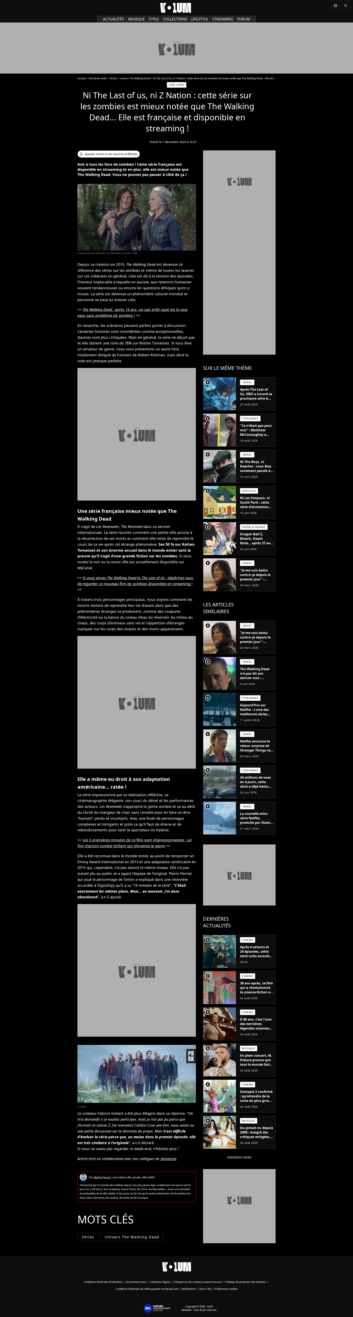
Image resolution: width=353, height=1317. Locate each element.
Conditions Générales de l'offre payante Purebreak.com (146, 1289)
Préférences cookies (226, 1289)
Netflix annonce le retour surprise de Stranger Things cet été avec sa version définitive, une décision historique (256, 752)
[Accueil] (176, 8)
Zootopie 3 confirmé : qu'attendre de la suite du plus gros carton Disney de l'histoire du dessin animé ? (256, 1102)
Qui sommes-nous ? (137, 1282)
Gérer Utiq (205, 1289)
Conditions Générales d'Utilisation (103, 1282)
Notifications (189, 1289)
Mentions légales (161, 1282)
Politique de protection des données (245, 1282)
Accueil (81, 78)
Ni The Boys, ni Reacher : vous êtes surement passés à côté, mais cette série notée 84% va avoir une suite (255, 472)
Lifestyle (199, 19)
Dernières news (98, 78)
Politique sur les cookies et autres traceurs (198, 1282)
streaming (222, 19)
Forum (243, 19)
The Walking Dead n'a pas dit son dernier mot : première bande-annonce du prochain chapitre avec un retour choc (256, 682)
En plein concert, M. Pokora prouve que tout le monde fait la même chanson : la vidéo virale (256, 1064)
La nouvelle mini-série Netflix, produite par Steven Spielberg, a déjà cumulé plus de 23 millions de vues (256, 824)
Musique (136, 19)
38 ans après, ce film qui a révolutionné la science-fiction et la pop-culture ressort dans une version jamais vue (256, 994)
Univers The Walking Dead (135, 78)
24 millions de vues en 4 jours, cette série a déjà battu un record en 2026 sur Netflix (255, 786)
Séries (113, 78)
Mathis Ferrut (102, 1177)
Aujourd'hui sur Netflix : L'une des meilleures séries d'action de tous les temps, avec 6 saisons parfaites (255, 716)
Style (154, 19)
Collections (175, 19)
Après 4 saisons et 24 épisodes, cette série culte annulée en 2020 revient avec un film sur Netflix (256, 956)
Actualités (113, 19)
